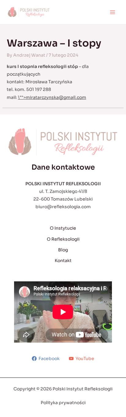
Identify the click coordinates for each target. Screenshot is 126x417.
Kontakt (63, 260)
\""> (52, 97)
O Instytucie (63, 228)
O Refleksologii (63, 239)
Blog (63, 250)
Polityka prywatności (63, 402)
